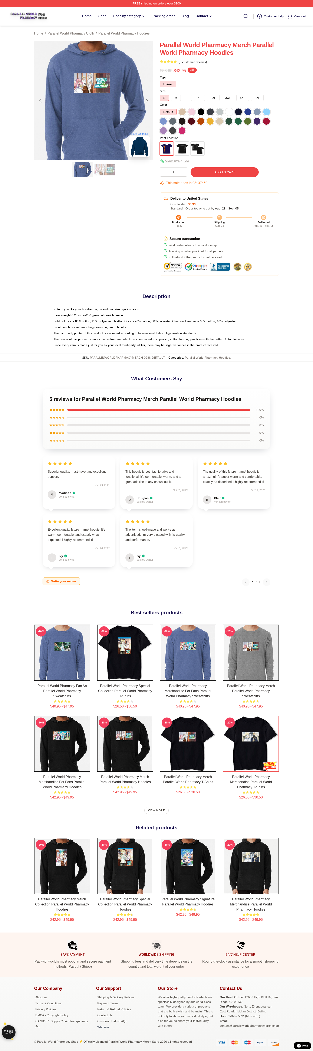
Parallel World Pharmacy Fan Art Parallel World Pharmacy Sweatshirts (62, 691)
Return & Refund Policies (114, 1009)
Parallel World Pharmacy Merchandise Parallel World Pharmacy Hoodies (251, 904)
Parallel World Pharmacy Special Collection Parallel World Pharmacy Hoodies (125, 904)
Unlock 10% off (8, 1032)
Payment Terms (107, 1003)
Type (163, 77)
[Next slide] (146, 100)
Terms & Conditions (48, 1003)
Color (163, 104)
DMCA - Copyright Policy (51, 1015)
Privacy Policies (45, 1009)
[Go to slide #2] (105, 169)
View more (156, 810)
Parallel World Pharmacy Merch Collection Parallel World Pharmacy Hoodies (62, 904)
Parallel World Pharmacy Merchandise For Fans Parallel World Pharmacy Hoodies (62, 782)
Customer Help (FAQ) (111, 1021)
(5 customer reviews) (193, 62)
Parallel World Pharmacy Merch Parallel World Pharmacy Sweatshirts (251, 691)
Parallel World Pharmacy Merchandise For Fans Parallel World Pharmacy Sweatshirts (188, 691)
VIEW (62, 676)
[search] (245, 16)
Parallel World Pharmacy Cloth (70, 33)
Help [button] (305, 1045)
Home (38, 33)
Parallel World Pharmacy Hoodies (124, 33)
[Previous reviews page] (246, 582)
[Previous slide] (40, 100)
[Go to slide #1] (82, 169)
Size (163, 91)
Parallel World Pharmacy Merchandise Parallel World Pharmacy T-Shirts (251, 782)
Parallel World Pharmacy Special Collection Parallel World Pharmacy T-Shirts (125, 691)
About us (41, 997)
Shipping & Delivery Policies (116, 997)
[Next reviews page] (266, 582)
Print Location (169, 138)
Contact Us (104, 1015)
